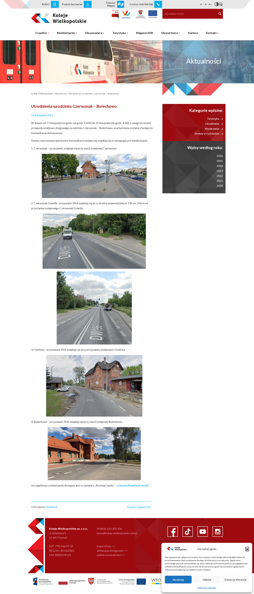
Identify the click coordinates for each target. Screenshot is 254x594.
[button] (247, 549)
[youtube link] (202, 531)
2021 (220, 180)
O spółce (41, 32)
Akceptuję (178, 579)
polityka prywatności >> (111, 554)
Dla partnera (169, 32)
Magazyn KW (144, 32)
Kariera (193, 32)
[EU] (152, 14)
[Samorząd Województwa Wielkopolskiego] (134, 14)
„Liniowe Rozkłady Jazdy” (133, 485)
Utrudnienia (212, 123)
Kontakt (211, 32)
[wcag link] (88, 4)
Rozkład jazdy (66, 32)
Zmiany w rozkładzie (206, 133)
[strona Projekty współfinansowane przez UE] (102, 581)
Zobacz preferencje (235, 579)
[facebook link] (172, 531)
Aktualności (61, 93)
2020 (220, 185)
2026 (220, 155)
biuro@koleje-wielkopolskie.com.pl (117, 533)
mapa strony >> (106, 546)
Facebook (51, 506)
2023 (220, 170)
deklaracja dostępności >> (112, 550)
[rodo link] (55, 4)
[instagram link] (218, 531)
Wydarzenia (212, 128)
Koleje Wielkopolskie (42, 93)
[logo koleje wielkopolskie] (53, 17)
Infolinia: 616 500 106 (109, 528)
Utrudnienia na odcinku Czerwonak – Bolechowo (94, 93)
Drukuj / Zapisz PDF (139, 507)
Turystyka (119, 32)
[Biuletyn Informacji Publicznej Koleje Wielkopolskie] (115, 14)
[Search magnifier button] (220, 14)
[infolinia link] (158, 4)
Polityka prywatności (206, 587)
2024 (220, 165)
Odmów (207, 579)
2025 (220, 160)
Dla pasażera (93, 32)
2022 (220, 175)
